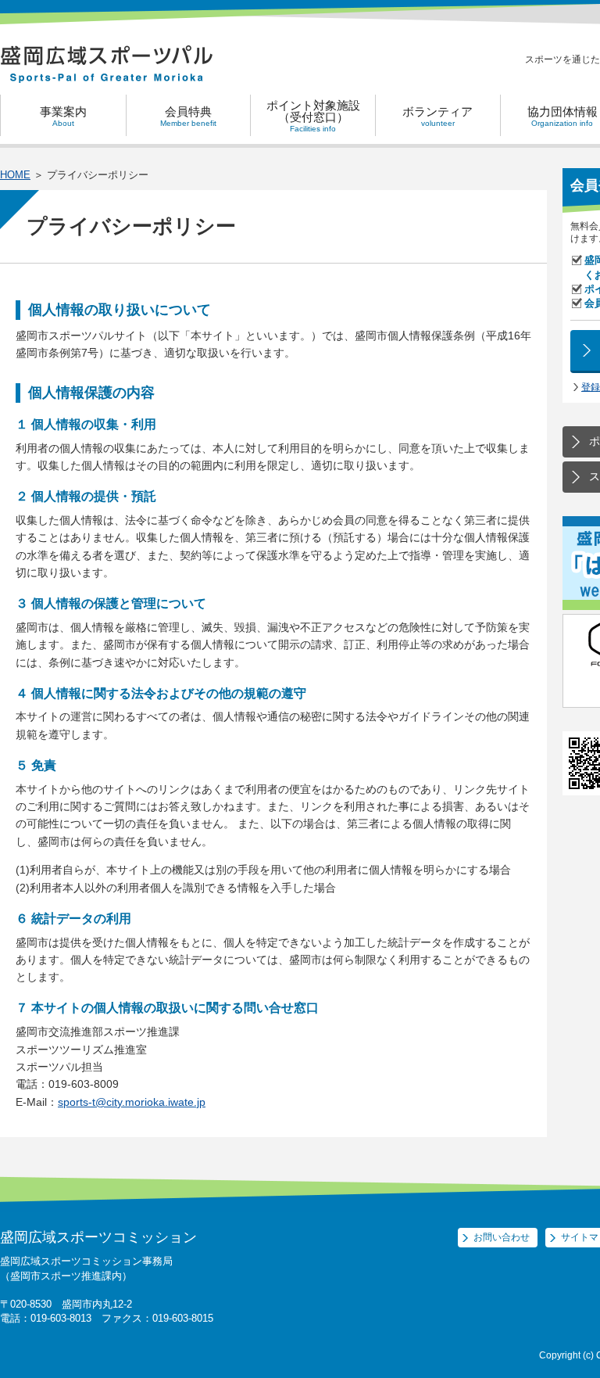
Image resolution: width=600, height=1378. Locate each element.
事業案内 (63, 116)
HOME (15, 175)
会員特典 (188, 116)
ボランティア (437, 116)
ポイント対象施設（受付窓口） (313, 116)
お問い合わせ (501, 1237)
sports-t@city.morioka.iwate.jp (131, 1102)
